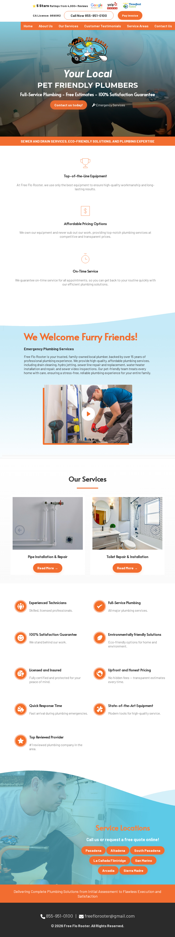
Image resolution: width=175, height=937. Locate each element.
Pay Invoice (130, 15)
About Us (46, 26)
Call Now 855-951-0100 (89, 15)
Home (28, 26)
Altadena (118, 850)
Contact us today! (68, 105)
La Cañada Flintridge (109, 860)
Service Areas (138, 26)
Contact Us (163, 26)
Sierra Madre (133, 870)
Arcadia (108, 870)
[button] (155, 530)
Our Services (68, 26)
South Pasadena (147, 850)
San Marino (143, 860)
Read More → (47, 568)
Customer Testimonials (102, 26)
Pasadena (93, 850)
